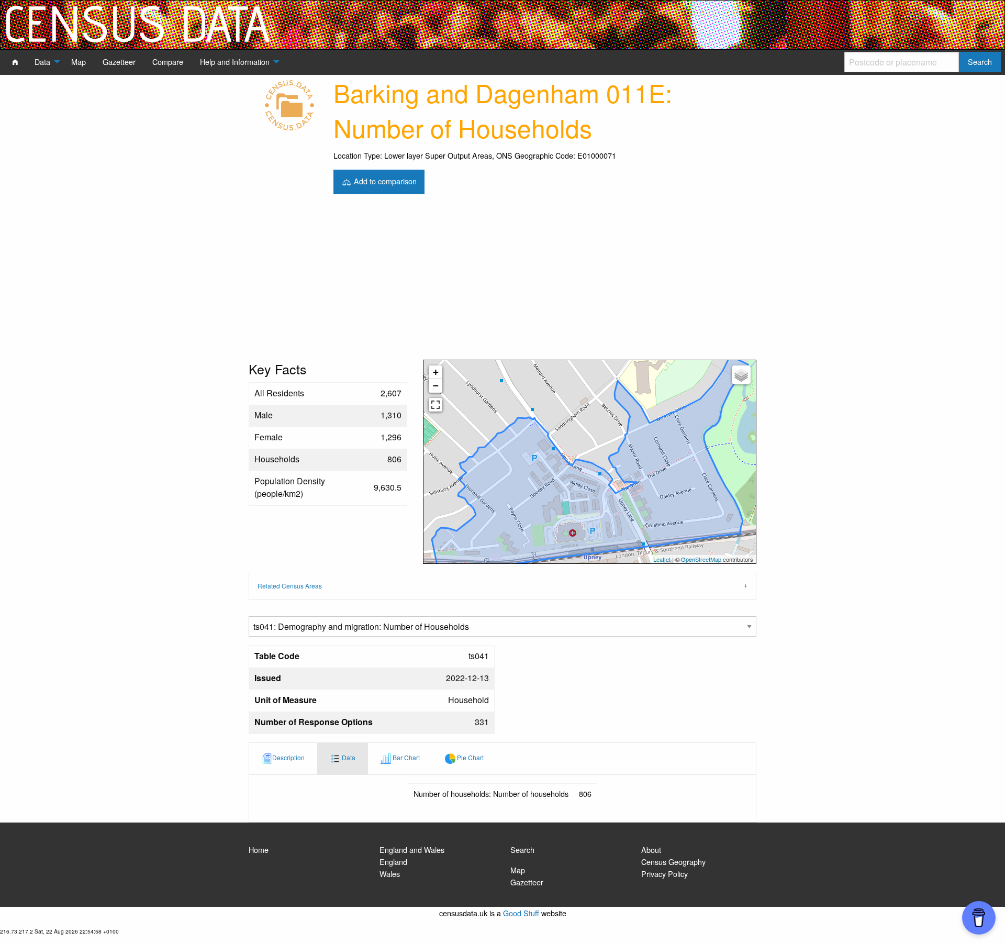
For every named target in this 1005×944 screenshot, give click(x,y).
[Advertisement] (502, 281)
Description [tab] (288, 757)
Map (517, 869)
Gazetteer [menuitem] (119, 61)
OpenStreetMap (701, 559)
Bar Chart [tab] (405, 757)
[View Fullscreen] (435, 405)
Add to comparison (384, 180)
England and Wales (411, 849)
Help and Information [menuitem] (235, 61)
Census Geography (673, 861)
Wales (389, 873)
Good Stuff (521, 912)
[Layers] (741, 374)
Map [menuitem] (78, 61)
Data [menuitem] (42, 61)
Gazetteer (526, 881)
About (651, 849)
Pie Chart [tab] (469, 757)
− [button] (436, 385)
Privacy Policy (664, 873)
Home (259, 849)
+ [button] (436, 372)
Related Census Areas (290, 585)
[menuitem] (15, 62)
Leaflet (662, 559)
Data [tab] (347, 757)
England (393, 861)
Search (522, 849)
